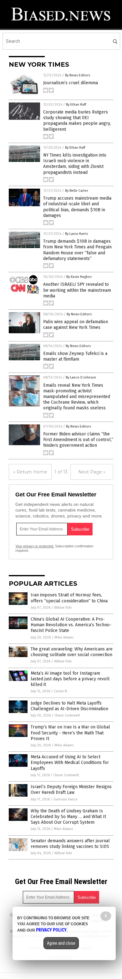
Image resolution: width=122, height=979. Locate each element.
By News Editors (77, 75)
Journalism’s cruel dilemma (70, 83)
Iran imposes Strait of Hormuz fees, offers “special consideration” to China (69, 597)
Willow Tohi (63, 608)
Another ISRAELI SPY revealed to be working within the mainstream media (77, 290)
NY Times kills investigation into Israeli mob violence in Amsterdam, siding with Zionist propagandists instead (74, 163)
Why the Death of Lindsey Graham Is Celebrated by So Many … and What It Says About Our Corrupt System (68, 816)
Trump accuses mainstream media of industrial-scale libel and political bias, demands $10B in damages (77, 207)
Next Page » (91, 472)
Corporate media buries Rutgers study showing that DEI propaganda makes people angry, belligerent (77, 120)
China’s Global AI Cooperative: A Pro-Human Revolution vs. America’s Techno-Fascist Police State (71, 625)
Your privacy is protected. (34, 546)
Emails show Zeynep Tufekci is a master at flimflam (75, 356)
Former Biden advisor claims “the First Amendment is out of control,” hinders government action (78, 439)
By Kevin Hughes (79, 277)
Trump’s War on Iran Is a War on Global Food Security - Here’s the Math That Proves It (70, 732)
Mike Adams (64, 637)
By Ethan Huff (76, 104)
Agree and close (61, 943)
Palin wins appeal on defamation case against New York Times (75, 324)
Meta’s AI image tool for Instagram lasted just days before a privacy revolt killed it (70, 679)
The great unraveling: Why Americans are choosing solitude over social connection (72, 651)
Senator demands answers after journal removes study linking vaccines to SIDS (70, 843)
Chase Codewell (67, 715)
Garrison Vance (65, 799)
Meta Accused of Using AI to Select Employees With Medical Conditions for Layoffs (70, 762)
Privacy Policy (51, 929)
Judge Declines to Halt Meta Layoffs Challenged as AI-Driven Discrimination (69, 705)
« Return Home (30, 472)
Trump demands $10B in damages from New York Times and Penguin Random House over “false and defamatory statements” (77, 250)
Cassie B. (61, 691)
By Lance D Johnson (81, 377)
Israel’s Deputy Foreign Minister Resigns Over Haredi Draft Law (71, 789)
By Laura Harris (76, 234)
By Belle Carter (76, 191)
